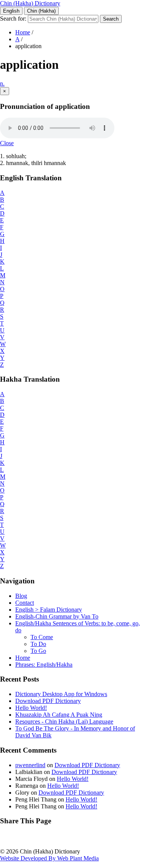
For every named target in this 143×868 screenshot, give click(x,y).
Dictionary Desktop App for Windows (61, 694)
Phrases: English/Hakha (43, 664)
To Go (38, 651)
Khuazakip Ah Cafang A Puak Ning (58, 714)
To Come (42, 637)
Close (7, 143)
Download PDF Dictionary (48, 701)
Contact (24, 602)
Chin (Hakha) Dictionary (30, 3)
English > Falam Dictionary (48, 609)
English (11, 11)
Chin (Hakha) (41, 11)
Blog (21, 596)
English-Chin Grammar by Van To (56, 616)
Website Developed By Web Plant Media (49, 858)
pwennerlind (30, 765)
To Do (38, 644)
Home (22, 32)
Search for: (13, 18)
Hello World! (31, 707)
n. (2, 83)
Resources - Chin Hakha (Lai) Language (64, 721)
